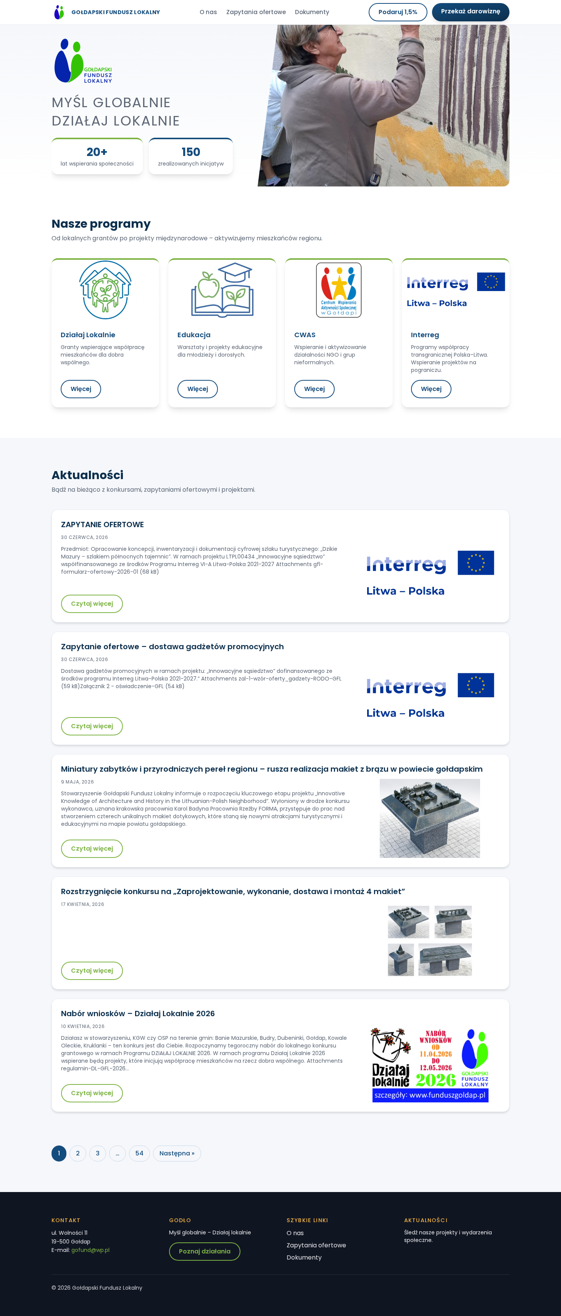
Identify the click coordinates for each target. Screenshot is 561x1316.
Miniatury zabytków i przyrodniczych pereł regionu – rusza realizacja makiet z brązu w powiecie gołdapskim (272, 769)
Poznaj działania (205, 1251)
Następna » (177, 1153)
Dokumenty (312, 12)
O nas (208, 12)
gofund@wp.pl (90, 1250)
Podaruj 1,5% (398, 12)
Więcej (81, 389)
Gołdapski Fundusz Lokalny (115, 12)
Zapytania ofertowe (256, 12)
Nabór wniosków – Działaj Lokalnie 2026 (138, 1013)
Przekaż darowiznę (470, 11)
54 (139, 1153)
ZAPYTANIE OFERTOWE (102, 524)
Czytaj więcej (92, 603)
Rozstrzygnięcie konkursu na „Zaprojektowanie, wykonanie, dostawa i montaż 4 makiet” (233, 891)
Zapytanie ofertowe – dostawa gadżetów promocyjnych (172, 646)
